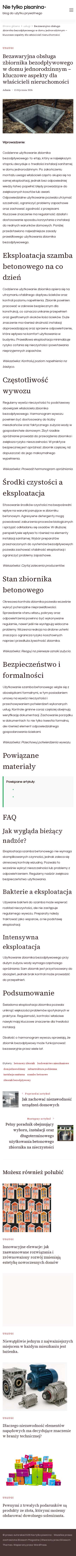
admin (7, 90)
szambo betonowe (37, 1074)
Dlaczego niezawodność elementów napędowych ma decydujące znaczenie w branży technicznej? (37, 1431)
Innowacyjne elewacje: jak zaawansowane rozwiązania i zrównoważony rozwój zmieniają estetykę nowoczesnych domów (32, 1254)
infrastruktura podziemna (42, 1069)
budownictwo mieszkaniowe (53, 1063)
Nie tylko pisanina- (24, 7)
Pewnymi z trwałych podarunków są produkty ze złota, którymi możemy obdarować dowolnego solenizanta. (35, 1510)
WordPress (40, 1545)
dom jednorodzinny (14, 1069)
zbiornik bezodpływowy (17, 1080)
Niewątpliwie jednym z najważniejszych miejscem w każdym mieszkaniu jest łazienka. (38, 1346)
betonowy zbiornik (24, 1063)
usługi (8, 48)
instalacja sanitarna (14, 1074)
